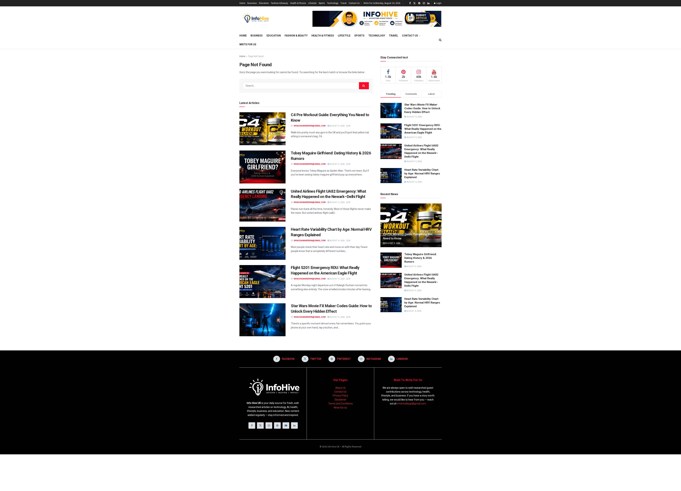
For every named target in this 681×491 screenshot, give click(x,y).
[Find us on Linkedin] (294, 425)
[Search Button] (440, 40)
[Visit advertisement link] (377, 19)
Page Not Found (256, 56)
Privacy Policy (340, 395)
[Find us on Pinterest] (419, 3)
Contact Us (354, 3)
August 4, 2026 (337, 240)
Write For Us (369, 3)
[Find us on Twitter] (414, 3)
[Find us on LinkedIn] (428, 3)
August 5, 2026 (337, 126)
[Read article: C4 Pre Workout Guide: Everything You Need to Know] (262, 128)
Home (242, 3)
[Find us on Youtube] (286, 425)
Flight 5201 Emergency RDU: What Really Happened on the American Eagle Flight (422, 129)
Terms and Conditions (340, 403)
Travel (343, 3)
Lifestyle (312, 3)
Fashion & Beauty (279, 3)
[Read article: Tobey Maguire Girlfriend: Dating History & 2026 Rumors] (262, 167)
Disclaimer (340, 399)
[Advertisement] (66, 472)
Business (252, 3)
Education (264, 3)
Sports (322, 3)
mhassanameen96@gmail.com (310, 126)
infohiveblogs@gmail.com (411, 403)
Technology (332, 3)
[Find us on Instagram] (424, 3)
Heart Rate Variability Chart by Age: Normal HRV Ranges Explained (422, 173)
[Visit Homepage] (256, 18)
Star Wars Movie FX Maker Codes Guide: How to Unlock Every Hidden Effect (422, 108)
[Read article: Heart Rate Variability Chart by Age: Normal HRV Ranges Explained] (262, 243)
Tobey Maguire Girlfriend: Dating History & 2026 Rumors (420, 258)
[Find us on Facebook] (410, 3)
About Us (340, 387)
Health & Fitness (298, 3)
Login (439, 3)
